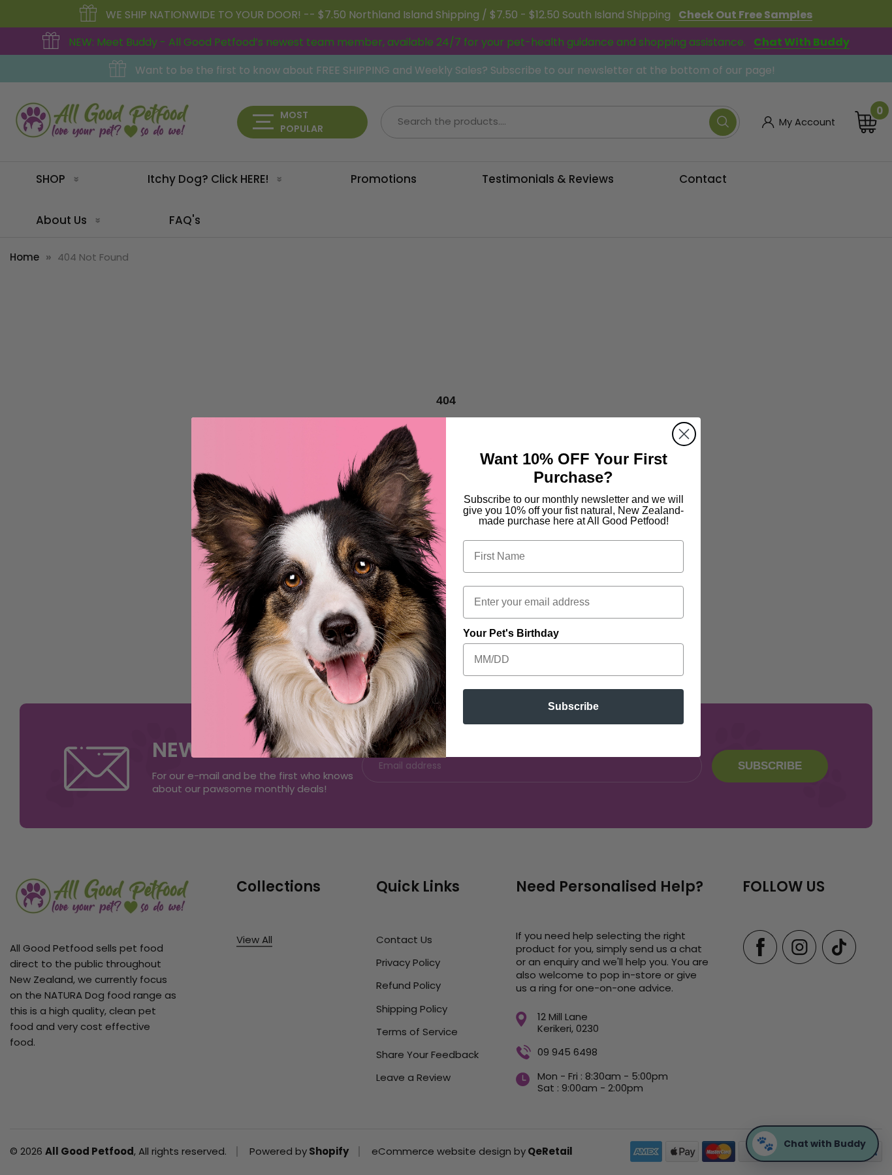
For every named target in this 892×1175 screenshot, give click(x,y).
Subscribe (573, 707)
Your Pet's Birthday (511, 633)
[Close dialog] (684, 434)
